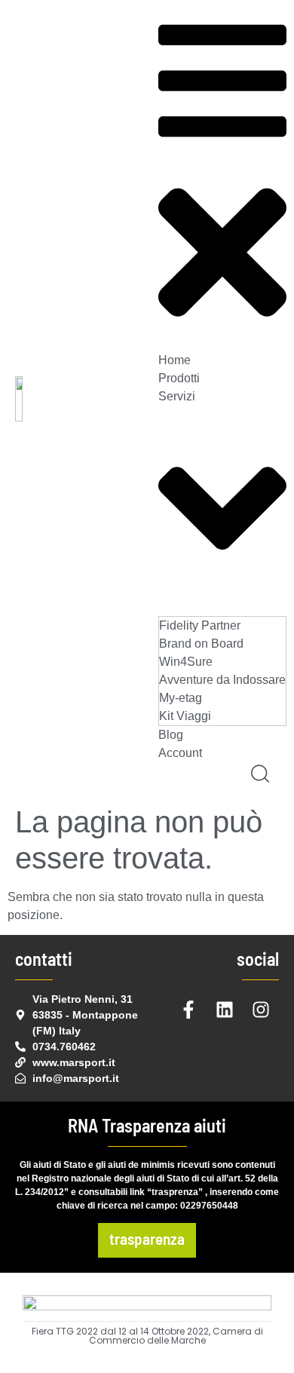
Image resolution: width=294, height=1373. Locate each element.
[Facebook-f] (188, 1009)
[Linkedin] (225, 1009)
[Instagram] (261, 1009)
